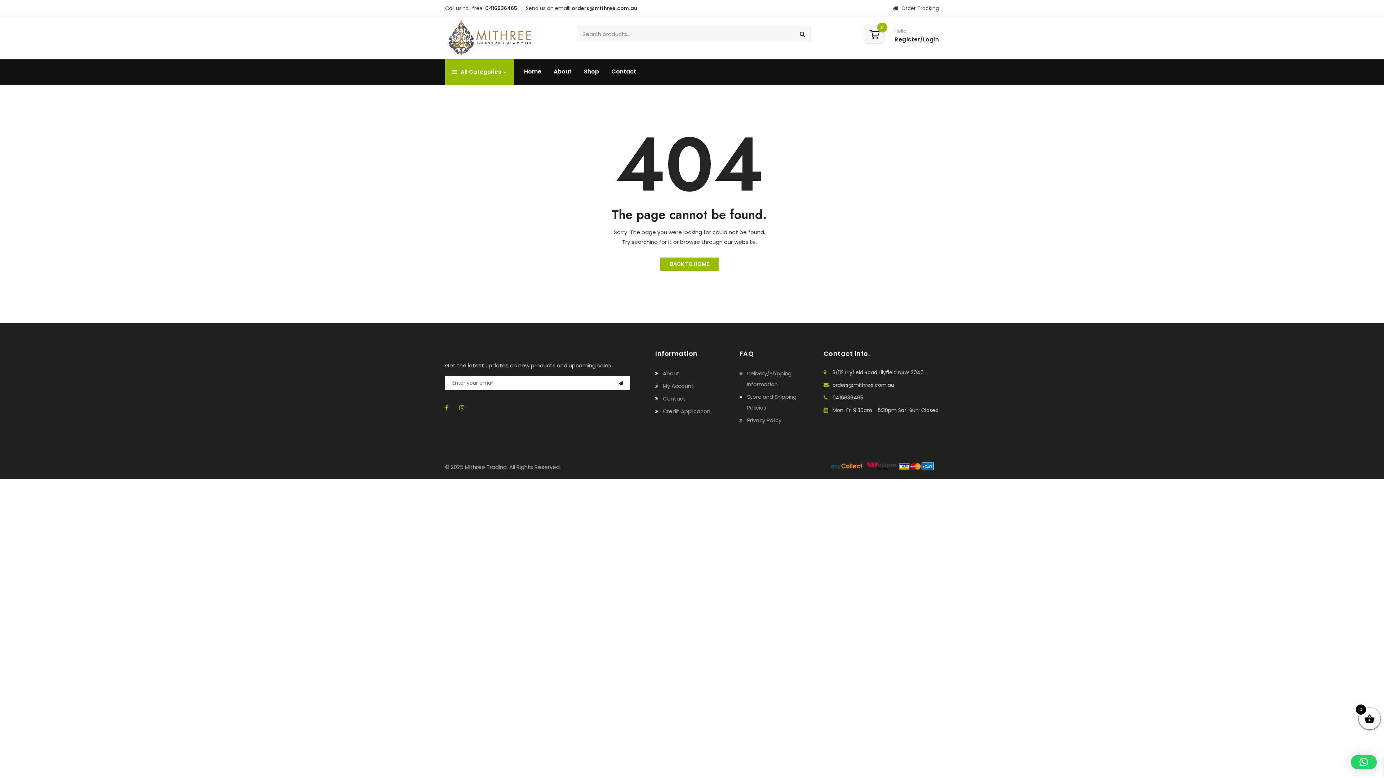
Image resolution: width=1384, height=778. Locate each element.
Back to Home (689, 264)
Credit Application (686, 411)
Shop (591, 71)
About (563, 71)
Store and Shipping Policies (772, 402)
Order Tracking (919, 8)
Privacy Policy (764, 420)
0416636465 (848, 397)
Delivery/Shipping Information (769, 379)
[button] (1364, 762)
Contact (623, 71)
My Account (678, 386)
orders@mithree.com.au (863, 385)
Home (532, 71)
